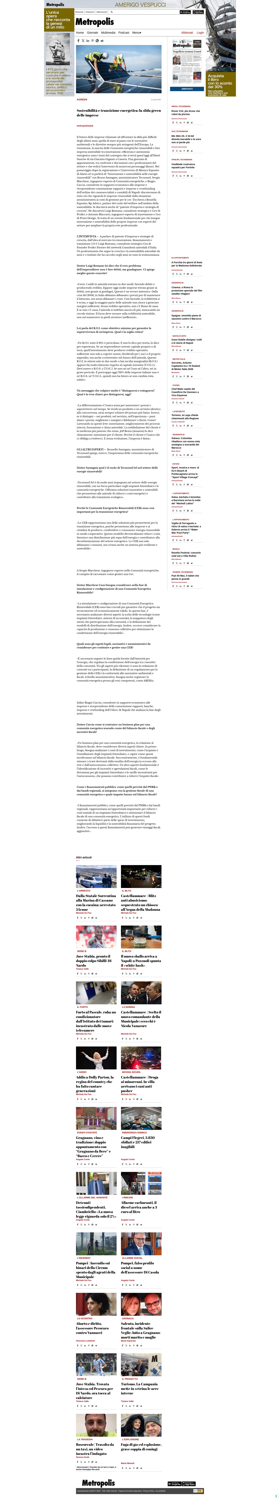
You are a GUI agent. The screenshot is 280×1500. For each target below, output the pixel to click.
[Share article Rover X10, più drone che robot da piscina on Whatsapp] (188, 122)
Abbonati (187, 32)
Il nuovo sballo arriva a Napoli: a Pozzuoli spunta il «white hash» (141, 961)
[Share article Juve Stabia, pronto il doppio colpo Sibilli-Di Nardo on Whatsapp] (92, 974)
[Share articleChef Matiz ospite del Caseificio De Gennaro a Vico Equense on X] (177, 402)
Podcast (123, 32)
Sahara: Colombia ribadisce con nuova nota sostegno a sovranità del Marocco (186, 443)
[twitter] (83, 40)
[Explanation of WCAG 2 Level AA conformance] (198, 1492)
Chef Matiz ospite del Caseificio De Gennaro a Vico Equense (185, 392)
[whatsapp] (97, 40)
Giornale (92, 32)
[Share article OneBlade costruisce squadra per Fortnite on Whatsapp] (188, 176)
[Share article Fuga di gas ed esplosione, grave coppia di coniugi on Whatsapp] (137, 1468)
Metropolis (79, 12)
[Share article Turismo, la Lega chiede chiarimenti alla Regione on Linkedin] (180, 426)
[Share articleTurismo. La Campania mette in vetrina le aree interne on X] (126, 1406)
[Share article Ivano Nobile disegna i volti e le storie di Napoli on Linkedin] (180, 350)
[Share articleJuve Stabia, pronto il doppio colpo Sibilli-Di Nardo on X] (81, 974)
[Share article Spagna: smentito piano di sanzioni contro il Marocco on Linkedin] (180, 327)
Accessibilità (160, 1491)
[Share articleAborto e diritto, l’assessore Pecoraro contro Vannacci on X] (81, 1345)
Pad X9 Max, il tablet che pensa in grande (185, 577)
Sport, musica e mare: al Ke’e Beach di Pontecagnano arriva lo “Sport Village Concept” (185, 472)
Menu (136, 32)
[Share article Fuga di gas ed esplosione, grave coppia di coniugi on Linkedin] (130, 1468)
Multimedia (108, 32)
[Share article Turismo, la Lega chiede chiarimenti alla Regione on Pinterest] (184, 426)
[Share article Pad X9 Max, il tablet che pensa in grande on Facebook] (173, 586)
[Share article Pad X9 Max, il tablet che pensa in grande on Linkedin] (180, 586)
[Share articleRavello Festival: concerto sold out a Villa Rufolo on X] (177, 563)
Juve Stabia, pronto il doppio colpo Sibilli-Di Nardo (93, 961)
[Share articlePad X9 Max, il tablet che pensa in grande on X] (177, 586)
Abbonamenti (101, 12)
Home (80, 32)
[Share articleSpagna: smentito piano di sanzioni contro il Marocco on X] (177, 327)
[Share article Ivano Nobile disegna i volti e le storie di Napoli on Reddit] (192, 350)
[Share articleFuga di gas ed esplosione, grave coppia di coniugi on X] (126, 1468)
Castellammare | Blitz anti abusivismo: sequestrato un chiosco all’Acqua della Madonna (140, 902)
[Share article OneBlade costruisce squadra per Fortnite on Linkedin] (180, 176)
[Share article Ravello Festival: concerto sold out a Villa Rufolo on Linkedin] (180, 563)
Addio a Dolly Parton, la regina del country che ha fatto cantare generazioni (95, 1084)
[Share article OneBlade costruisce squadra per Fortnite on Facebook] (173, 176)
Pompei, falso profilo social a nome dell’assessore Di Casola (140, 1267)
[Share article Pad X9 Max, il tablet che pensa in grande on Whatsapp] (188, 586)
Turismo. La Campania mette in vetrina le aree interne (140, 1388)
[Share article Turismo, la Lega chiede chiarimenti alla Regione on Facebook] (173, 426)
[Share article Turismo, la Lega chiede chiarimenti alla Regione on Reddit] (192, 426)
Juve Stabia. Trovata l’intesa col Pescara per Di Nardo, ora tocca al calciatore (94, 1391)
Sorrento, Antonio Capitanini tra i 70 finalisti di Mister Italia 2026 (186, 365)
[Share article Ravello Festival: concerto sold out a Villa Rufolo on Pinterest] (184, 563)
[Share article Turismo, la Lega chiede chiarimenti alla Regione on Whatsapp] (188, 426)
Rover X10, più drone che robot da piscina (186, 113)
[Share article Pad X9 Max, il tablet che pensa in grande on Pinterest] (184, 586)
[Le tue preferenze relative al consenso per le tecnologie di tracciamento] (276, 1496)
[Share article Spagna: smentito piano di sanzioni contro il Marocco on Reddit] (192, 327)
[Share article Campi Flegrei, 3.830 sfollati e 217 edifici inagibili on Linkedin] (130, 1164)
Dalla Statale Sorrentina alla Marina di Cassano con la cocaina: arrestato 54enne (96, 902)
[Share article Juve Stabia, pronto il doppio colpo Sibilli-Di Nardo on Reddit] (96, 974)
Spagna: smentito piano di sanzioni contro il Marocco (186, 317)
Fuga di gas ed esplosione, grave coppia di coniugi (141, 1446)
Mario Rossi (176, 298)
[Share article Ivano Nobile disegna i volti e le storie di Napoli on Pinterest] (184, 350)
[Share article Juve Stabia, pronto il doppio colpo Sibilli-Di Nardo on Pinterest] (89, 974)
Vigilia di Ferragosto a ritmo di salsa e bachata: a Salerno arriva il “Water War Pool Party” (186, 528)
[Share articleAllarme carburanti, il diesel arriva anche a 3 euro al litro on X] (126, 1225)
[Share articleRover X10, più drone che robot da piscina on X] (177, 122)
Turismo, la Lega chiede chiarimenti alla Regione (185, 417)
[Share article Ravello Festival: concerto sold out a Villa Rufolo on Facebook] (173, 563)
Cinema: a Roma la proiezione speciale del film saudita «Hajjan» (187, 290)
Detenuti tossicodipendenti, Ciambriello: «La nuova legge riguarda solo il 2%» (96, 1209)
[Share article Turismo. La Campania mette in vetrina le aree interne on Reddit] (141, 1406)
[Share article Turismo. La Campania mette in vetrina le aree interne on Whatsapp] (137, 1406)
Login (200, 32)
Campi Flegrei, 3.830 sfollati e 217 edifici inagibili (138, 1142)
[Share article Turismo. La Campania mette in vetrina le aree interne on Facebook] (123, 1406)
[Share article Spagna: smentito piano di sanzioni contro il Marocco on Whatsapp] (188, 327)
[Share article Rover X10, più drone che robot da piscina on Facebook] (173, 122)
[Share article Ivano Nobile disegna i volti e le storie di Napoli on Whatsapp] (188, 350)
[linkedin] (88, 40)
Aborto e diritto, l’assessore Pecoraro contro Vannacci (92, 1328)
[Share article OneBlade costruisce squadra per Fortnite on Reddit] (192, 176)
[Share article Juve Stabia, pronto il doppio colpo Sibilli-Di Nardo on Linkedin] (85, 974)
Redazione (90, 12)
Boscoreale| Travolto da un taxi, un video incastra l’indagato (95, 1449)
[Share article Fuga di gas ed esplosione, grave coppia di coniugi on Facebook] (123, 1468)
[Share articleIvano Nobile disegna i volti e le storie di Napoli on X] (177, 350)
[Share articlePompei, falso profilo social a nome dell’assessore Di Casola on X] (126, 1285)
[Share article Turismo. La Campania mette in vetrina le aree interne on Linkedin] (130, 1406)
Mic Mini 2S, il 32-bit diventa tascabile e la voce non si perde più (186, 139)
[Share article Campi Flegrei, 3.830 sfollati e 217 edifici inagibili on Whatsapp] (137, 1164)
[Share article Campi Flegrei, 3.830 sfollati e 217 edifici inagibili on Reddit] (141, 1164)
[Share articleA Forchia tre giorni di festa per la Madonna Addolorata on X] (177, 274)
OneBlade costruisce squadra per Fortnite (183, 166)
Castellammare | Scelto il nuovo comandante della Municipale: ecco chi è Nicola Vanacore (141, 1019)
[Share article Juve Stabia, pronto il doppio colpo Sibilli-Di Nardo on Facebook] (78, 974)
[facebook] (78, 40)
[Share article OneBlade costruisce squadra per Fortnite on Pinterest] (184, 176)
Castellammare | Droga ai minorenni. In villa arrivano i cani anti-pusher (139, 1084)
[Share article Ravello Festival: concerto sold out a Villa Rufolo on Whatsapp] (188, 563)
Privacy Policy (148, 1491)
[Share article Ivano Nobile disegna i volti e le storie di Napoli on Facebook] (173, 350)
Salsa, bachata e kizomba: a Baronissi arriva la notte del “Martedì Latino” (186, 500)
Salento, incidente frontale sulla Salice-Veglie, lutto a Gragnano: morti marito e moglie (140, 1330)
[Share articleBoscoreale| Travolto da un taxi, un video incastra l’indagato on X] (81, 1462)
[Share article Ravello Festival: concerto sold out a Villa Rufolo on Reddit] (192, 563)
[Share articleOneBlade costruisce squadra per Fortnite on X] (177, 176)
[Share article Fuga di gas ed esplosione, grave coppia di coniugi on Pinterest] (134, 1468)
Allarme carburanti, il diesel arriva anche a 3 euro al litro (139, 1207)
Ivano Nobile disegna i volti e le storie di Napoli (187, 341)
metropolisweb (177, 270)
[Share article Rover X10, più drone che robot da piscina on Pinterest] (184, 122)
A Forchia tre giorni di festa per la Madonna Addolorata (187, 264)
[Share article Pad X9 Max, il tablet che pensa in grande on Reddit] (192, 586)
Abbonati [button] (187, 89)
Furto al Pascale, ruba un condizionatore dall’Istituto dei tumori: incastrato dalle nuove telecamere (96, 1021)
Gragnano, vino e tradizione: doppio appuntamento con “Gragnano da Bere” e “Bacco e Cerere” (93, 1146)
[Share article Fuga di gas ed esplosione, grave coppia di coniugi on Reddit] (141, 1468)
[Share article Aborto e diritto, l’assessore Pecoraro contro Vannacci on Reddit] (96, 1345)
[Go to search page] (111, 12)
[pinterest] (92, 40)
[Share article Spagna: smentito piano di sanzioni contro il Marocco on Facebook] (173, 327)
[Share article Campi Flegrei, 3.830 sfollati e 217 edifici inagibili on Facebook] (123, 1164)
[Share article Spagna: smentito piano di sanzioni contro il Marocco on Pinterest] (184, 327)
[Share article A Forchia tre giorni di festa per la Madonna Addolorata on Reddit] (192, 274)
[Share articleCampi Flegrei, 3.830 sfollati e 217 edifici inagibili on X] (126, 1164)
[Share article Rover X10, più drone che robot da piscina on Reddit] (192, 122)
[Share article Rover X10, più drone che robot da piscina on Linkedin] (180, 122)
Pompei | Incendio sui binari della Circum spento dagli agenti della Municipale (95, 1270)
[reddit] (102, 40)
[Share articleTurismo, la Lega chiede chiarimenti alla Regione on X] (177, 426)
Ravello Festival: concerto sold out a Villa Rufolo (186, 554)
